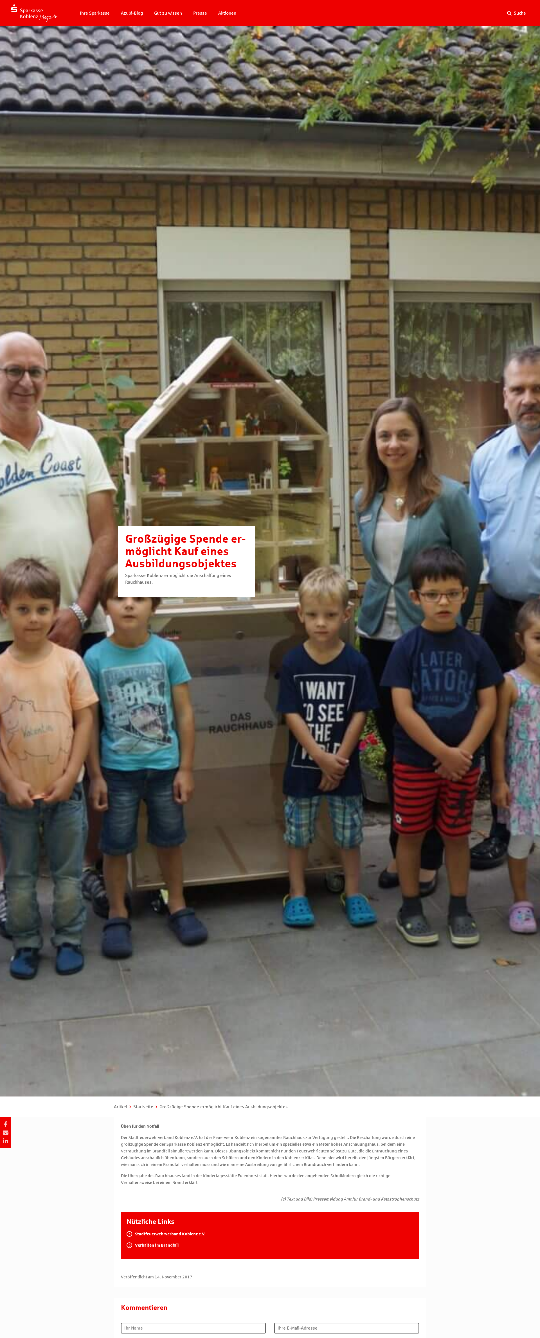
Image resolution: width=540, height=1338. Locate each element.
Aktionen (227, 13)
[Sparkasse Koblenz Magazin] (34, 13)
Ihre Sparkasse (95, 13)
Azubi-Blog (132, 13)
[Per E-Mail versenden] (5, 1133)
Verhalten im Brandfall (157, 1245)
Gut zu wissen (168, 13)
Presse (200, 13)
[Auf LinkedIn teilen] (5, 1141)
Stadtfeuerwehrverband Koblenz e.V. (170, 1234)
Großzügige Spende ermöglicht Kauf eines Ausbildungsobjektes (223, 1106)
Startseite (143, 1106)
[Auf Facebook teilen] (5, 1124)
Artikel (120, 1106)
